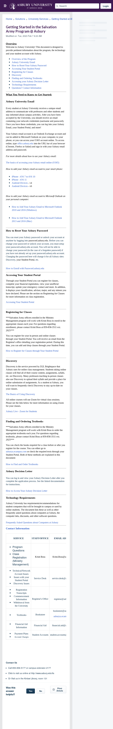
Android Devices (20, 183)
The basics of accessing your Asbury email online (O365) (32, 162)
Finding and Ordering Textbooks (27, 78)
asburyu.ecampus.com (16, 451)
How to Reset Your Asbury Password (29, 65)
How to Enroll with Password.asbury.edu (25, 268)
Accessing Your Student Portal (26, 68)
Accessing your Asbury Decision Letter (30, 81)
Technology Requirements (24, 84)
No (40, 691)
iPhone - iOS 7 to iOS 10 (23, 176)
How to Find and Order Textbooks (22, 464)
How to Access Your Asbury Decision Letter (26, 491)
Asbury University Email (23, 62)
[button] (5, 5)
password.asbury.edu (38, 240)
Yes (30, 691)
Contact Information (17, 528)
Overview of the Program (23, 59)
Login (106, 6)
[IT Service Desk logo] (31, 6)
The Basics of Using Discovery (20, 394)
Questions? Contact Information (26, 88)
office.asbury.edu (25, 143)
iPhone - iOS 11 (19, 179)
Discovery (16, 75)
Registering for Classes (22, 72)
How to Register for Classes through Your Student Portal (32, 351)
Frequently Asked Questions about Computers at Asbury (32, 522)
